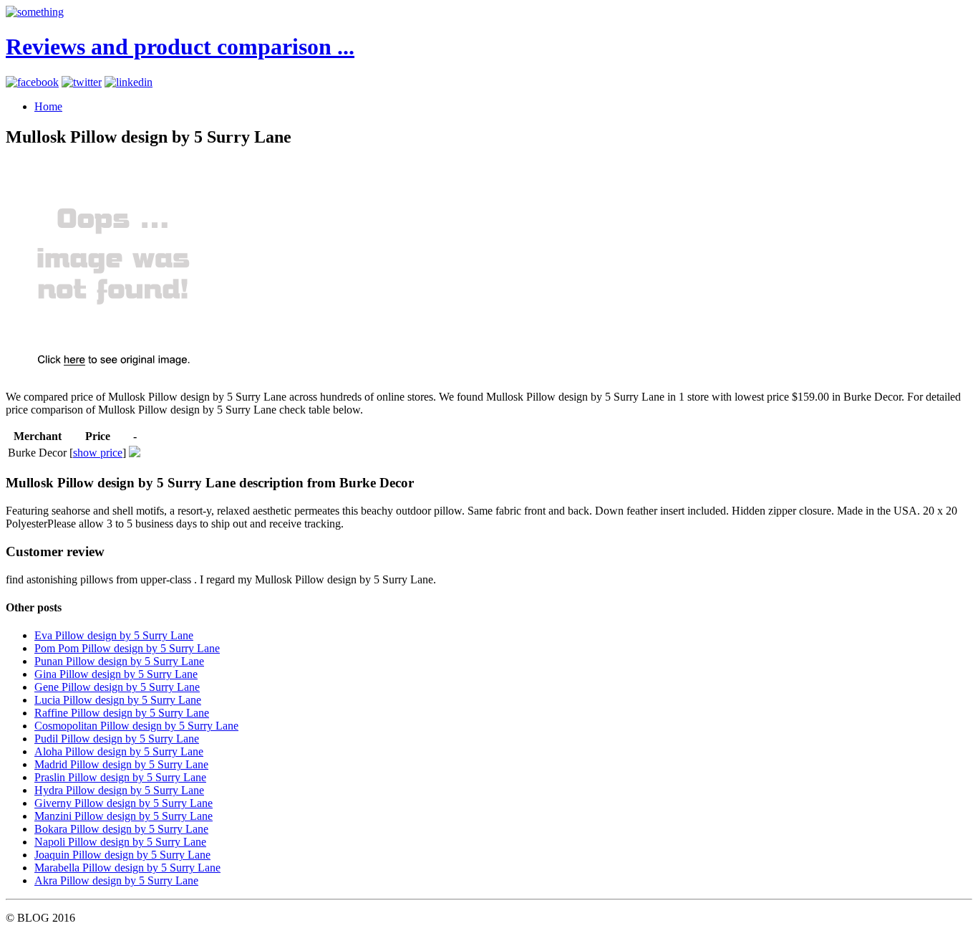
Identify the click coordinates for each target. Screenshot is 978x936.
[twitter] (82, 82)
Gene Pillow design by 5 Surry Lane (117, 687)
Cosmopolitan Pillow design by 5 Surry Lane (136, 726)
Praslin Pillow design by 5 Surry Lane (120, 777)
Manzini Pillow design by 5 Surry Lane (123, 816)
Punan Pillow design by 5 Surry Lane (119, 661)
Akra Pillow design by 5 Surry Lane (116, 880)
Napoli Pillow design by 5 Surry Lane (120, 842)
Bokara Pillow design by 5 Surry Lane (121, 829)
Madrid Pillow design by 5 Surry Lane (121, 764)
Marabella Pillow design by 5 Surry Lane (127, 867)
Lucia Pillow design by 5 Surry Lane (117, 700)
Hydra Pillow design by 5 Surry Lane (119, 790)
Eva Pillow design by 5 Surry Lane (113, 635)
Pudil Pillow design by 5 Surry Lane (116, 738)
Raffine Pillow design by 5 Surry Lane (121, 713)
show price (97, 452)
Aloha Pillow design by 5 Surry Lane (118, 751)
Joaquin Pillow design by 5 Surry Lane (122, 855)
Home (48, 106)
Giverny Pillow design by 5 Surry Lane (123, 803)
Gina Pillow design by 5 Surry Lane (116, 674)
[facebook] (32, 82)
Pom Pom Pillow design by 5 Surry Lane (127, 648)
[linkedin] (128, 82)
